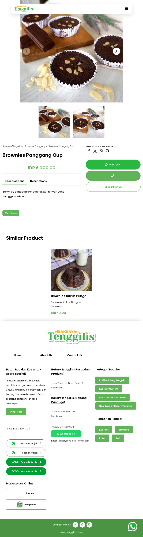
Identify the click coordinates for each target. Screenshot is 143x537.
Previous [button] (26, 51)
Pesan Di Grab (29, 462)
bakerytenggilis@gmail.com (74, 440)
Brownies (124, 429)
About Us (46, 355)
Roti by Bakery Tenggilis (112, 380)
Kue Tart (104, 429)
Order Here (16, 411)
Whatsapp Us (67, 433)
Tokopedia (30, 504)
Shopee (30, 493)
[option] (71, 51)
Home (18, 355)
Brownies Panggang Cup (61, 146)
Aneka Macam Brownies (112, 397)
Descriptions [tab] (38, 181)
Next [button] (116, 51)
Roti (118, 438)
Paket (102, 438)
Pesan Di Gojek (29, 443)
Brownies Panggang (35, 146)
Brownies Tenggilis (12, 146)
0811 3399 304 (22, 428)
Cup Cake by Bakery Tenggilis (115, 405)
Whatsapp (115, 164)
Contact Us (74, 355)
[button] (10, 213)
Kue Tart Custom (108, 388)
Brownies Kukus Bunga (69, 296)
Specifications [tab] (14, 181)
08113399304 (67, 426)
